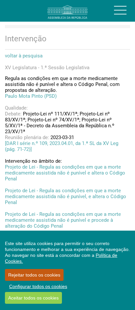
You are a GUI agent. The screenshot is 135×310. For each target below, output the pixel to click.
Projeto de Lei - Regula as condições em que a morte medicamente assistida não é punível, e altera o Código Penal (65, 196)
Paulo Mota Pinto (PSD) (31, 96)
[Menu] (120, 10)
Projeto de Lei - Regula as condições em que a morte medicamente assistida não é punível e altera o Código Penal (65, 173)
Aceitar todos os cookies (33, 297)
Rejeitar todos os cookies (34, 275)
